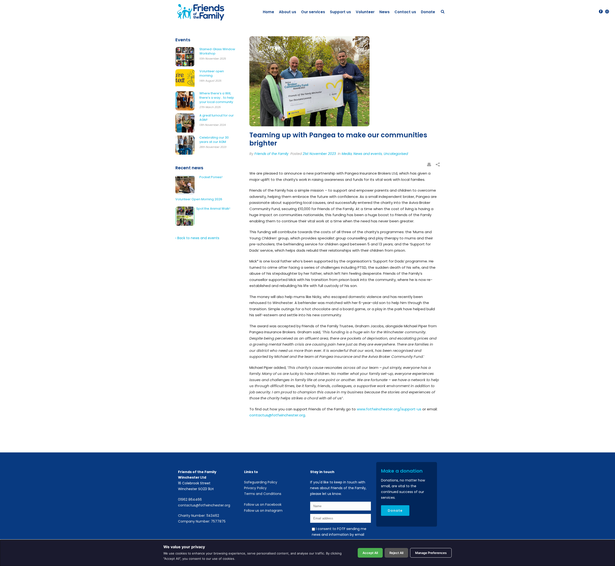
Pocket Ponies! (210, 177)
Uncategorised (396, 153)
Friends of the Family (271, 153)
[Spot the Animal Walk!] (185, 216)
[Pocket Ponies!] (185, 184)
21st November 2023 (319, 153)
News (384, 11)
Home (268, 11)
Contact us (405, 11)
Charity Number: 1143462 (198, 515)
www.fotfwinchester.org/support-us (389, 409)
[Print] (429, 165)
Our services (313, 11)
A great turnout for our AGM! (216, 117)
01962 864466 (190, 499)
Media (347, 153)
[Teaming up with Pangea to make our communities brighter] (344, 81)
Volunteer (365, 11)
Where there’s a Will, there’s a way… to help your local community (216, 97)
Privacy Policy (255, 488)
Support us (340, 11)
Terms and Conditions (262, 493)
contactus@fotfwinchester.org (277, 415)
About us (287, 11)
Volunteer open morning (211, 73)
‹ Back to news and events (197, 238)
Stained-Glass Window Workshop (217, 51)
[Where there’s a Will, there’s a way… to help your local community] (185, 100)
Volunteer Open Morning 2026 (198, 199)
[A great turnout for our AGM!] (185, 123)
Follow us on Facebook (263, 504)
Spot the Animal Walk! (213, 209)
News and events (367, 153)
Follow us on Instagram (263, 510)
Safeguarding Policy (260, 482)
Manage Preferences (431, 553)
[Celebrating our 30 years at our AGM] (185, 145)
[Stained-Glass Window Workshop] (185, 56)
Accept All (370, 553)
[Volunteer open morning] (185, 78)
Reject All (396, 553)
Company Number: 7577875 (202, 521)
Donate (428, 11)
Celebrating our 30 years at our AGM (214, 139)
